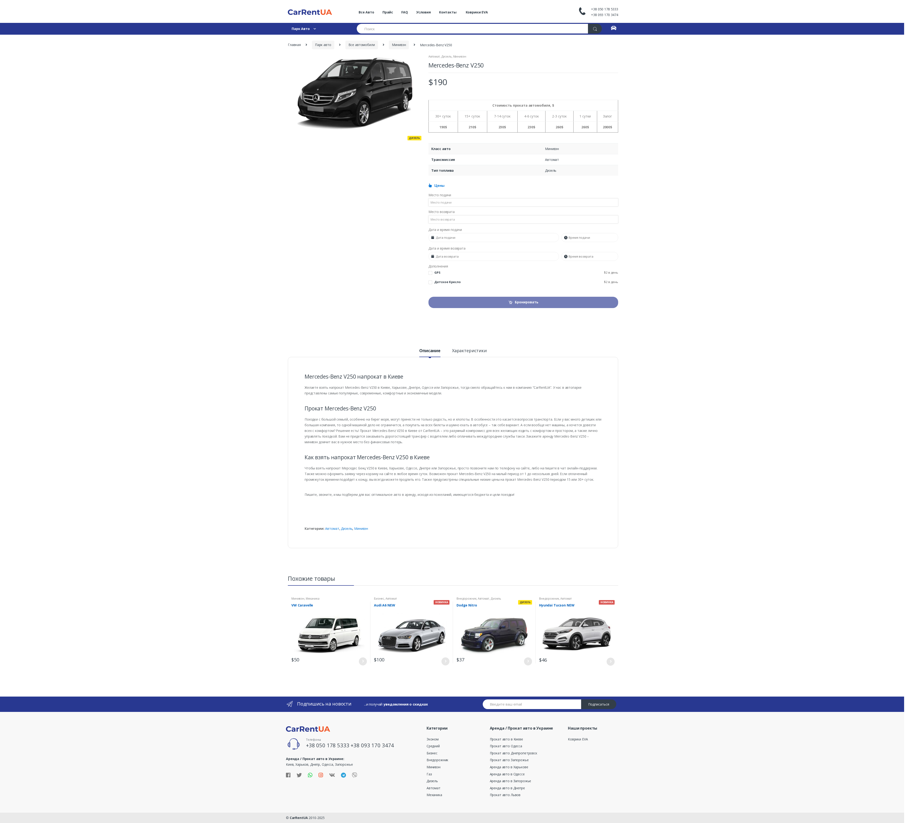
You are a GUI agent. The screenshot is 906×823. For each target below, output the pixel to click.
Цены (438, 186)
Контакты (448, 12)
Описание (429, 350)
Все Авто (366, 12)
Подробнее (362, 661)
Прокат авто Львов (505, 795)
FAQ (404, 12)
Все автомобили (361, 44)
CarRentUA (299, 817)
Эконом (433, 739)
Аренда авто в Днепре (507, 788)
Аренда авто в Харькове (509, 767)
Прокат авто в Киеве (506, 739)
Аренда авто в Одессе (507, 774)
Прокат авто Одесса (506, 746)
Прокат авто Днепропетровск (513, 753)
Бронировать (526, 302)
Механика (312, 599)
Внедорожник (466, 599)
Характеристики (469, 350)
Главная (294, 44)
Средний (433, 746)
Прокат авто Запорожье (509, 760)
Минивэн (399, 44)
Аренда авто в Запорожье (510, 781)
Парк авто (323, 44)
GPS (526, 273)
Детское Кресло (526, 282)
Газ (429, 774)
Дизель (446, 56)
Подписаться (598, 704)
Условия (423, 12)
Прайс (387, 12)
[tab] (429, 352)
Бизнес (379, 599)
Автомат (434, 56)
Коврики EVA (476, 12)
